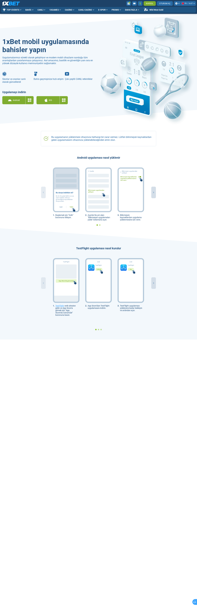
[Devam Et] (153, 192)
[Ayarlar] (177, 3)
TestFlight (59, 306)
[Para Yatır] (140, 3)
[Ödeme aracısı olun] (134, 3)
